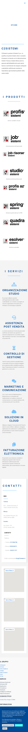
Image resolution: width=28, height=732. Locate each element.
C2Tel (1, 676)
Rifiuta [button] (4, 728)
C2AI (1, 674)
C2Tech (2, 667)
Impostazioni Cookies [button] (8, 725)
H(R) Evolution (4, 672)
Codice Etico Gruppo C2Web (7, 699)
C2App (2, 670)
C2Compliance (4, 668)
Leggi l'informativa (18, 716)
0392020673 (13, 546)
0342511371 (13, 550)
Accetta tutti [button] (19, 725)
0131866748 (13, 542)
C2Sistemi (2, 665)
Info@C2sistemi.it (20, 558)
